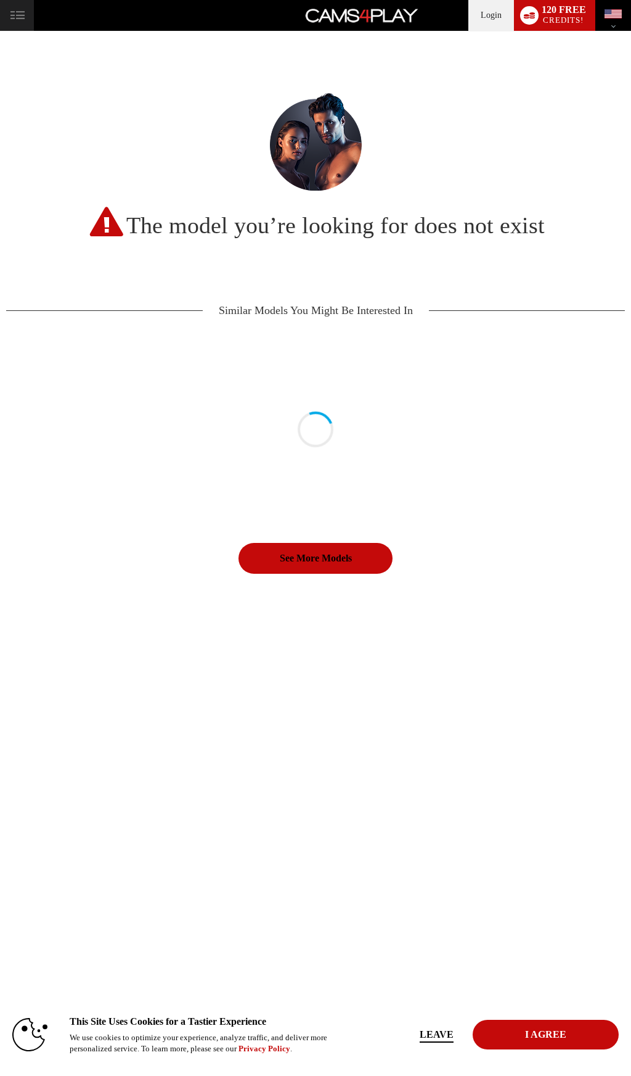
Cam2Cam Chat (54, 804)
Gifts (266, 730)
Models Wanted (167, 705)
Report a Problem (397, 705)
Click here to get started (520, 899)
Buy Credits (49, 828)
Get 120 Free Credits (516, 705)
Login (491, 15)
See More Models (316, 558)
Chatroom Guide (396, 743)
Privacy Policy (264, 1048)
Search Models (167, 718)
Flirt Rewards (279, 743)
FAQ (379, 755)
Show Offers (164, 780)
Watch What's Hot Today (67, 755)
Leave (437, 1034)
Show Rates (162, 730)
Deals (39, 853)
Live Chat (45, 718)
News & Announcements (409, 792)
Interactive (46, 730)
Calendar (44, 743)
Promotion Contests (174, 767)
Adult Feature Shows (176, 743)
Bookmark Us (506, 718)
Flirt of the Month (171, 792)
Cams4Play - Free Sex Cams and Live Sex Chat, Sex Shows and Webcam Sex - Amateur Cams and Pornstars (315, 966)
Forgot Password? (399, 730)
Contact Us (388, 767)
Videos (41, 767)
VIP (37, 780)
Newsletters (389, 780)
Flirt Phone (47, 841)
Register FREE (53, 705)
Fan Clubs (160, 755)
